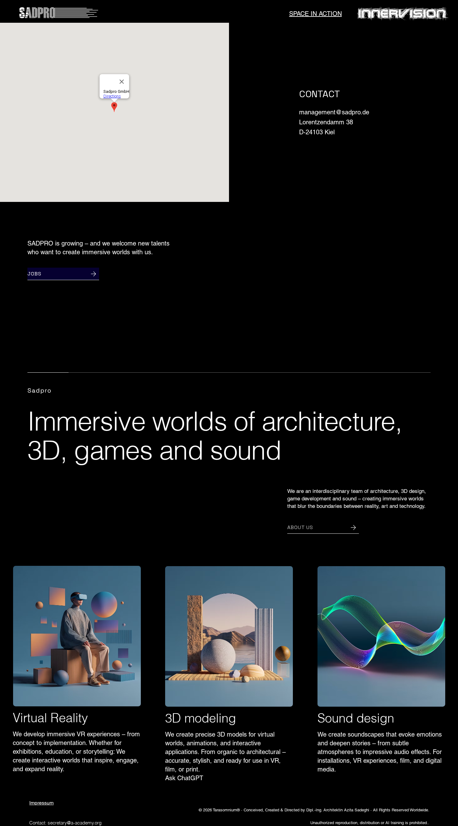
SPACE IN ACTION (315, 13)
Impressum (41, 803)
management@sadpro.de (334, 112)
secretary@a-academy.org (75, 823)
